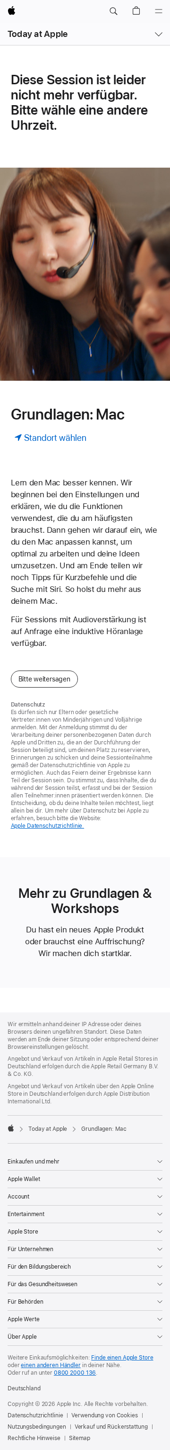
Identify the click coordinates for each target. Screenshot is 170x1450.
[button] (113, 11)
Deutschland (24, 1388)
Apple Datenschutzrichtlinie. (48, 826)
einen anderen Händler (50, 1365)
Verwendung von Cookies (104, 1415)
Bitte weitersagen (44, 679)
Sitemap (79, 1438)
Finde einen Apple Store (122, 1357)
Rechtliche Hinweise (34, 1438)
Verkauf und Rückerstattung (111, 1426)
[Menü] (158, 11)
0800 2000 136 (75, 1372)
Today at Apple (38, 33)
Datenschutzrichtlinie (35, 1415)
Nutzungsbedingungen (37, 1426)
